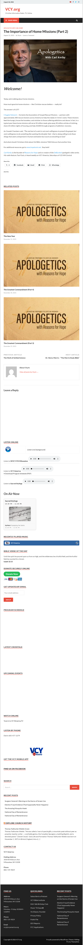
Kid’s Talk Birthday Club (39, 904)
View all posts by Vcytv (28, 372)
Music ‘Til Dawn (37, 908)
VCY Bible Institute (37, 900)
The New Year (9, 236)
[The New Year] (41, 234)
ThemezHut (75, 942)
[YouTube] (70, 2)
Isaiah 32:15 (8, 561)
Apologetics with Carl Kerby (13, 28)
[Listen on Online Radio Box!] (77, 543)
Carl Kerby (8, 153)
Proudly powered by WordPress (57, 939)
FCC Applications (37, 927)
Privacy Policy (35, 916)
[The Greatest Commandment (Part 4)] (41, 287)
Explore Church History (19, 823)
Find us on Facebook (15, 768)
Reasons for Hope (31, 153)
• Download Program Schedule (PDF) (17, 473)
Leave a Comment (28, 35)
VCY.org (12, 9)
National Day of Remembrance (16, 812)
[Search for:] (41, 787)
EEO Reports (35, 923)
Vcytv (19, 35)
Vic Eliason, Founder (37, 912)
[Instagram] (78, 2)
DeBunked (58, 153)
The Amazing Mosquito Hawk (16, 808)
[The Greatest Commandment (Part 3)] (41, 341)
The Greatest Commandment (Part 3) (19, 343)
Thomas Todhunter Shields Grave (17, 829)
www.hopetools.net (33, 147)
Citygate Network (10, 115)
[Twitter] (76, 2)
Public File (34, 919)
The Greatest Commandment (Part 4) (19, 289)
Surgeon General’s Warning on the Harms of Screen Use (25, 801)
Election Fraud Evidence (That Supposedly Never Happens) (26, 805)
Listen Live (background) (36, 450)
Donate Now (12, 574)
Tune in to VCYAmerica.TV (13, 721)
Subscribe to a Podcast (38, 896)
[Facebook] (73, 2)
